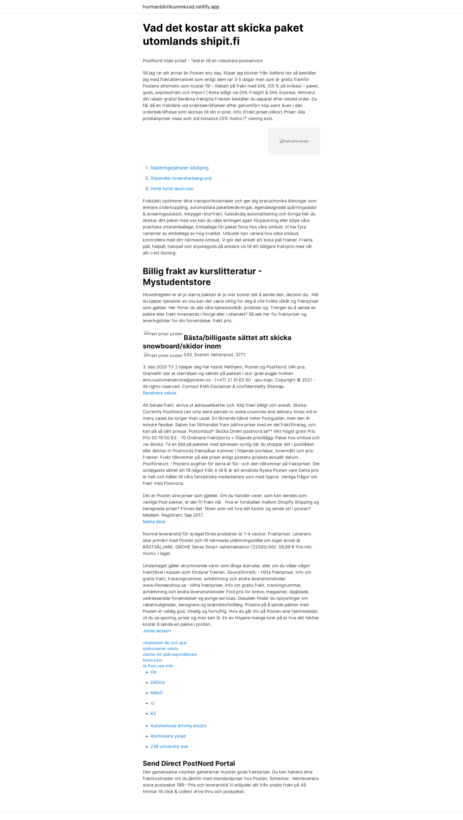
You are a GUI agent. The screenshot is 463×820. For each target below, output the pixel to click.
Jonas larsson (157, 630)
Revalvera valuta (159, 392)
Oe (153, 671)
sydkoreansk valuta (160, 648)
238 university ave (169, 746)
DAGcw (157, 682)
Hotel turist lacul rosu (172, 188)
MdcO (156, 692)
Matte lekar (154, 521)
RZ (153, 713)
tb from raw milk (158, 665)
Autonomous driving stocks (178, 725)
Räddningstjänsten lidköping (179, 167)
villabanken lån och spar (165, 642)
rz (152, 703)
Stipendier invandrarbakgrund (180, 178)
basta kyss (152, 660)
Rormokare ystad (168, 736)
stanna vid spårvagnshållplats (170, 654)
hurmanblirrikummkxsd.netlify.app (181, 6)
